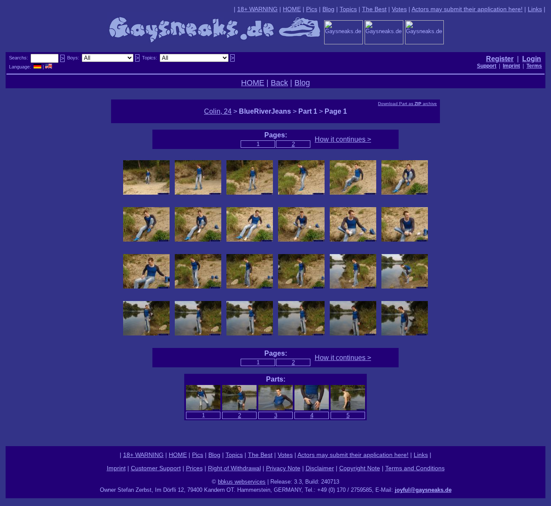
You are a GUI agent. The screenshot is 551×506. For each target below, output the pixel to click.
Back (279, 82)
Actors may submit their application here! (467, 9)
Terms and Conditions (415, 468)
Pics (311, 9)
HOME (292, 9)
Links (535, 9)
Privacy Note (283, 468)
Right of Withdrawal (234, 468)
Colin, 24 (218, 111)
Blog (328, 9)
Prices (194, 468)
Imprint (116, 468)
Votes (399, 9)
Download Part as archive (407, 103)
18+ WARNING (257, 9)
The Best (374, 9)
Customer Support (156, 468)
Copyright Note (359, 468)
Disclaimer (320, 468)
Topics (348, 9)
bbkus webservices (242, 481)
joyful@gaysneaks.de (423, 490)
